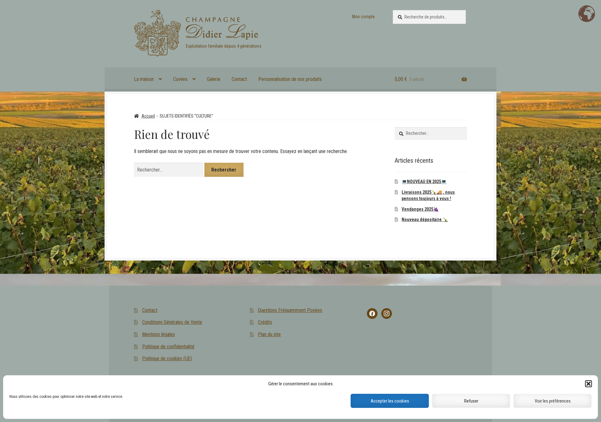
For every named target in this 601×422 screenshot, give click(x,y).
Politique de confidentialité (168, 347)
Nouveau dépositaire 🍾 (425, 219)
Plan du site (269, 334)
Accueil (148, 116)
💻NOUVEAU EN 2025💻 (424, 181)
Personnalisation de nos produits (290, 79)
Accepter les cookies (390, 401)
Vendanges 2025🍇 (420, 209)
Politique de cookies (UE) (167, 358)
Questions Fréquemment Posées (290, 310)
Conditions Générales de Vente (172, 322)
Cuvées (180, 79)
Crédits (265, 322)
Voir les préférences (553, 401)
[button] (588, 384)
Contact (239, 79)
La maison (144, 79)
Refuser (471, 401)
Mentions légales (158, 334)
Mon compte (363, 16)
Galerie (213, 79)
